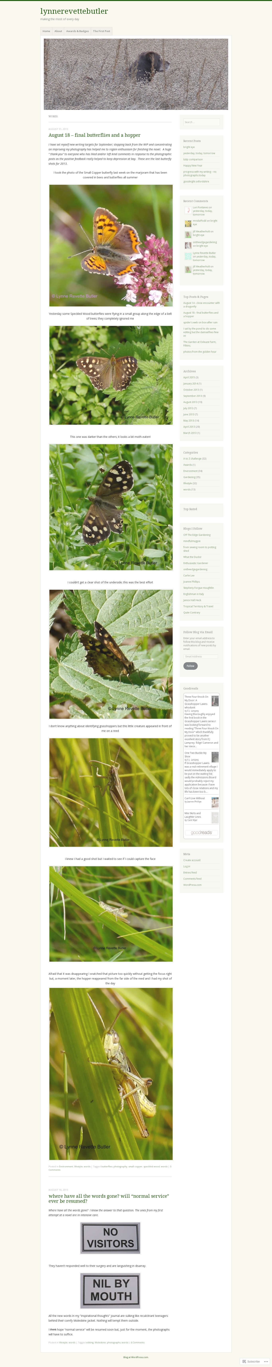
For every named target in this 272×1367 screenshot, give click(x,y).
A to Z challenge (192, 458)
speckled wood (152, 1166)
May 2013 (188, 420)
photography (120, 1166)
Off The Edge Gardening (196, 535)
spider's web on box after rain (200, 322)
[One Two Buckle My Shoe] (215, 762)
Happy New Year (192, 165)
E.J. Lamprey (193, 710)
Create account (192, 860)
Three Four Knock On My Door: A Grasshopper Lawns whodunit (196, 702)
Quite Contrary (191, 612)
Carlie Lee (189, 575)
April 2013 (189, 426)
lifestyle (78, 1166)
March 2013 (190, 433)
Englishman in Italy (193, 594)
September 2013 (192, 396)
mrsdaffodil (199, 220)
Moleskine (100, 1342)
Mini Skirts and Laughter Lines (193, 815)
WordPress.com (192, 885)
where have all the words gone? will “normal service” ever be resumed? (109, 1199)
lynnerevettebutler (74, 11)
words (87, 1166)
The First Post (101, 31)
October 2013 (191, 389)
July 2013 (188, 408)
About (58, 31)
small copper (135, 1166)
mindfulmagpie (192, 541)
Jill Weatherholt (201, 231)
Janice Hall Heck (192, 600)
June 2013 (188, 414)
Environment (66, 1166)
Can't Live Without (195, 798)
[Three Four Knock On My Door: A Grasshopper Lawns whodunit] (215, 706)
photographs (113, 1342)
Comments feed (192, 878)
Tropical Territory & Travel (198, 606)
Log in (186, 866)
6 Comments (137, 1342)
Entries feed (190, 872)
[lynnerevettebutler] (136, 74)
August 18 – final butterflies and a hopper (95, 135)
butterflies (106, 1166)
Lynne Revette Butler (204, 253)
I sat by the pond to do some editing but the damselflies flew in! (200, 332)
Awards (187, 464)
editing (90, 1342)
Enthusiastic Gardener (195, 563)
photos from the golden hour (199, 351)
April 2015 (189, 377)
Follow (190, 666)
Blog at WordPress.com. (136, 1357)
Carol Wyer (192, 820)
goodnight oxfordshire (196, 181)
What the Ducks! (192, 557)
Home (46, 31)
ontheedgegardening (205, 242)
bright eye (189, 147)
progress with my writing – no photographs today (199, 173)
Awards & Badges (77, 31)
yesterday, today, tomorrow (199, 153)
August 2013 (190, 402)
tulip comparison (193, 159)
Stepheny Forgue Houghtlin (198, 588)
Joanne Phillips (191, 581)
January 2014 (190, 383)
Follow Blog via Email (198, 632)
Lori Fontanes (200, 207)
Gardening (189, 477)
